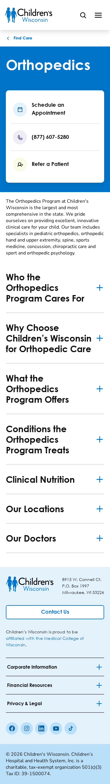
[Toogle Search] (83, 15)
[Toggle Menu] (98, 15)
